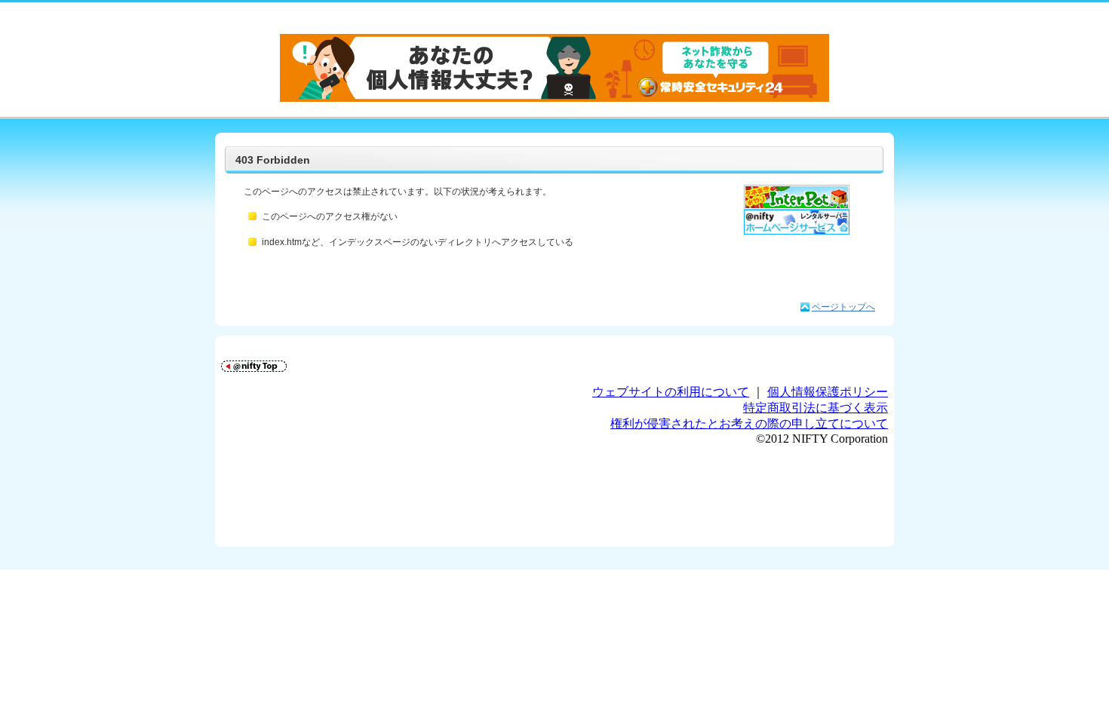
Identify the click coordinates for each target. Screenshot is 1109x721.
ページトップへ (843, 307)
